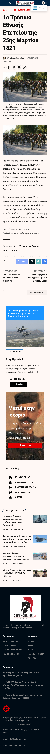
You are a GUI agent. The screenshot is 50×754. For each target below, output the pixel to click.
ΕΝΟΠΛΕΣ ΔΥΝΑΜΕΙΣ (16, 563)
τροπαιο (16, 250)
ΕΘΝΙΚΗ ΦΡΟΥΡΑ (15, 580)
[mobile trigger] (5, 3)
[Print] (44, 261)
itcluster (30, 628)
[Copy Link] (24, 67)
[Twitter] (11, 379)
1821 (15, 246)
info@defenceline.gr (17, 739)
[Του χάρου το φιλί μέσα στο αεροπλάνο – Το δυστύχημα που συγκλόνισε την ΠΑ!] (40, 539)
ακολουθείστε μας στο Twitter (26, 233)
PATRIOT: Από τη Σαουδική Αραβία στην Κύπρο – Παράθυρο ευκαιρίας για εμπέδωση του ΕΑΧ (24, 685)
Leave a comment (38, 292)
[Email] (19, 67)
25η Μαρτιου (25, 246)
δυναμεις (36, 246)
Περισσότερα (25, 445)
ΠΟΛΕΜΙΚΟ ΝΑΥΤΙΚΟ (16, 530)
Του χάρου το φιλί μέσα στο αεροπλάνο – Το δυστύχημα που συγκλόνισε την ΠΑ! (17, 539)
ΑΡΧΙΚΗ (5, 530)
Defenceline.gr (24, 625)
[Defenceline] (25, 3)
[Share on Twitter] (14, 67)
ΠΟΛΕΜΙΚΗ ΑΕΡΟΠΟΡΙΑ (17, 547)
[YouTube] (15, 379)
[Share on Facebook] (8, 67)
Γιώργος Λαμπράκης (17, 58)
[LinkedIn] (19, 379)
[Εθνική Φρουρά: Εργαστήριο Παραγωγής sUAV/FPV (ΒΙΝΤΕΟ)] (40, 573)
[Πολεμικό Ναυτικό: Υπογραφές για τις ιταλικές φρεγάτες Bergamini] (40, 519)
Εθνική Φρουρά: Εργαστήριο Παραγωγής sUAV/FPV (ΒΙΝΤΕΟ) (17, 573)
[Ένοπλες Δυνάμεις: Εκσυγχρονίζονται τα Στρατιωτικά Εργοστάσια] (40, 556)
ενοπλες (7, 250)
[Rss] (23, 379)
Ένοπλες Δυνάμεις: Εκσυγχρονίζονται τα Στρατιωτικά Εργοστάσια (16, 556)
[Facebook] (7, 379)
